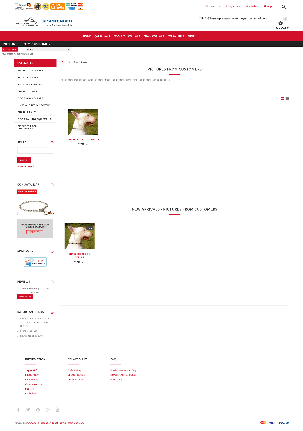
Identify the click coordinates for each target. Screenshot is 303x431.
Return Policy (31, 379)
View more (25, 296)
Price (30, 49)
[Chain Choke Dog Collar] (83, 121)
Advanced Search (25, 166)
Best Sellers (116, 379)
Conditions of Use (34, 384)
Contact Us (30, 393)
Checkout (254, 6)
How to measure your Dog (123, 370)
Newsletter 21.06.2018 (31, 336)
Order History (74, 370)
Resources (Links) (29, 331)
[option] (35, 214)
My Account (235, 6)
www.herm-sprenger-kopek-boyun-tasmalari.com (55, 423)
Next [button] (53, 213)
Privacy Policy (32, 375)
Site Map (29, 389)
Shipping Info (31, 370)
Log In (270, 6)
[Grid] (282, 98)
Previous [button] (17, 213)
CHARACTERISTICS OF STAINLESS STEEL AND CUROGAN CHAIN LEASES (36, 322)
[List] (287, 98)
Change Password (77, 375)
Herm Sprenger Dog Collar (123, 375)
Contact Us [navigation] (215, 6)
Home (62, 62)
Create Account (75, 379)
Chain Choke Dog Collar (83, 139)
